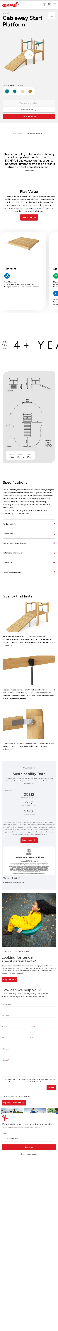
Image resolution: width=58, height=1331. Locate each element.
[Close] (53, 1116)
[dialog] (29, 665)
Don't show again (29, 1154)
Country (5, 1133)
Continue (29, 1147)
